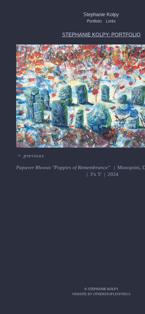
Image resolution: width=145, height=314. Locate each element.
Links (111, 21)
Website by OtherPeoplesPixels (101, 294)
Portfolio (94, 21)
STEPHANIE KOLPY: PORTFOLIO (101, 34)
